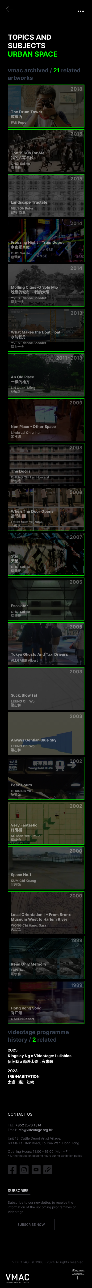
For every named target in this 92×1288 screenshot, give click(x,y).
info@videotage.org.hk (35, 1130)
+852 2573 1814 (28, 1125)
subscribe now (31, 1224)
